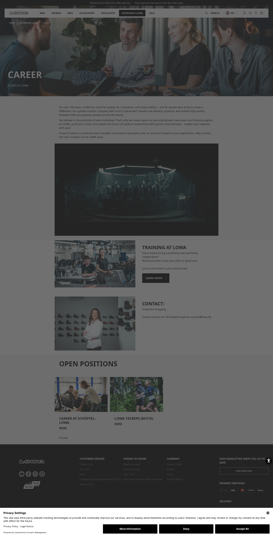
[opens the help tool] (269, 461)
